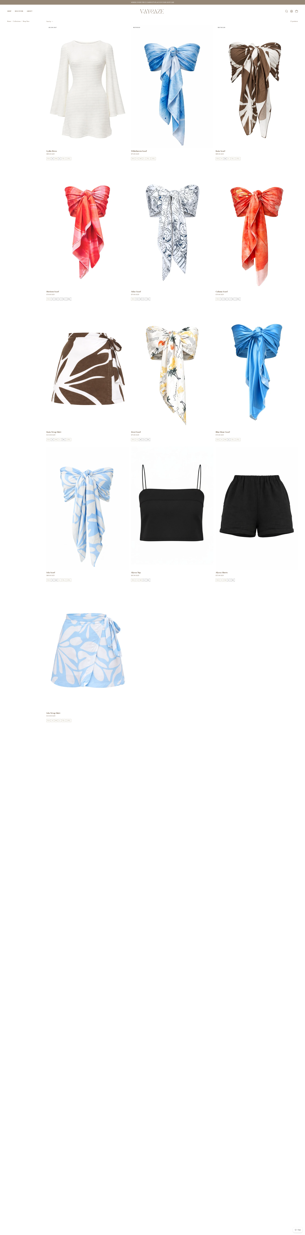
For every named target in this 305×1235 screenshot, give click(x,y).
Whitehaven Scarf (139, 151)
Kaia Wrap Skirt (53, 432)
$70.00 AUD (135, 154)
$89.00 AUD (50, 154)
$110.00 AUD (50, 435)
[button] (19, 11)
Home (9, 21)
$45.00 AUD (135, 575)
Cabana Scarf (222, 292)
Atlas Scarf (136, 292)
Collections (17, 21)
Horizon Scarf (52, 292)
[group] (152, 2)
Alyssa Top (136, 573)
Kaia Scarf (220, 151)
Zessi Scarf (136, 432)
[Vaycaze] (152, 11)
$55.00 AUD (220, 575)
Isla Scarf (50, 573)
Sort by (48, 21)
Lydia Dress (51, 151)
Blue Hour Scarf (223, 432)
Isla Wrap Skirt (53, 713)
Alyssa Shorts (222, 573)
